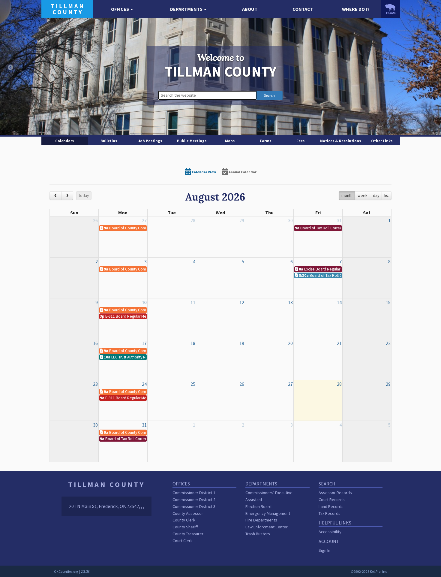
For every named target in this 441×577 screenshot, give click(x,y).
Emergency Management (267, 513)
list (386, 195)
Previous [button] (11, 68)
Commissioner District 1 (193, 492)
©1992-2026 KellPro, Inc (369, 571)
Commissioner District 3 (193, 506)
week (363, 195)
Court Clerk (182, 540)
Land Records (331, 506)
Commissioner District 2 (193, 499)
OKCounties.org (66, 571)
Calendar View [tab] (203, 172)
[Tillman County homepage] (67, 8)
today (84, 195)
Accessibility (330, 531)
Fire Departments (261, 520)
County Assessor (187, 513)
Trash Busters (257, 533)
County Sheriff (185, 527)
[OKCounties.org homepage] (390, 9)
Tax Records (329, 513)
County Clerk (183, 520)
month (346, 195)
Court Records (332, 499)
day (376, 195)
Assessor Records (335, 492)
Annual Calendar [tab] (242, 172)
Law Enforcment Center (266, 527)
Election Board (258, 506)
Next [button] (431, 68)
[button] (122, 9)
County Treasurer (187, 533)
